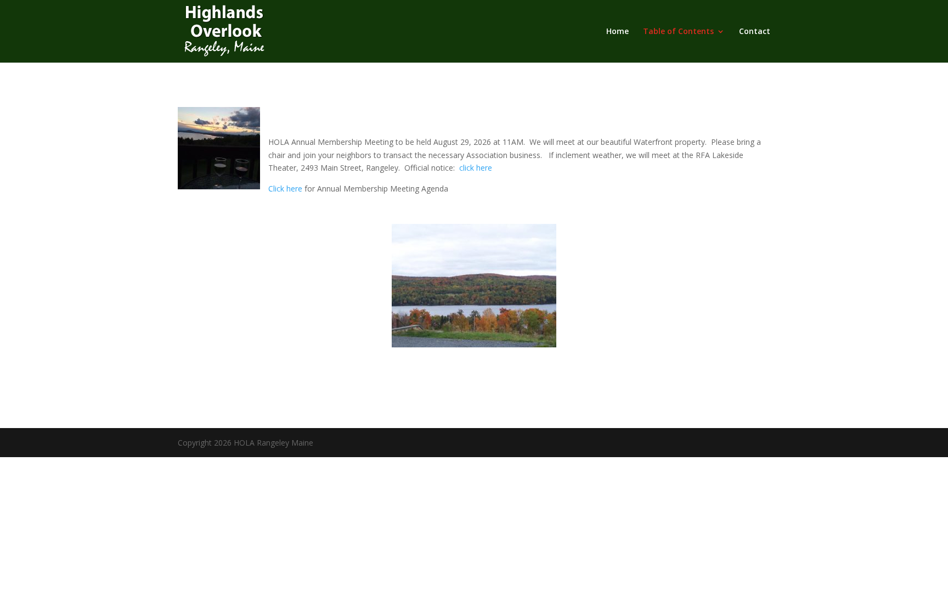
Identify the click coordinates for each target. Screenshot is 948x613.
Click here (285, 188)
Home (617, 31)
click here (475, 167)
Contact (754, 31)
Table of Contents (678, 31)
